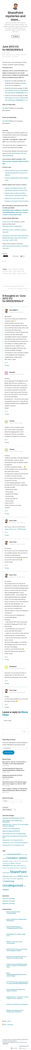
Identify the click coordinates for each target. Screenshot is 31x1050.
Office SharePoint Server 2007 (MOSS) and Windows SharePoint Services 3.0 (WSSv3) (16, 173)
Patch (14, 271)
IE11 (20, 861)
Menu (16, 36)
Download (21, 269)
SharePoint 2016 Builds (8, 898)
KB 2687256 (5, 121)
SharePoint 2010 (6, 273)
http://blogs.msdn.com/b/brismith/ (12, 226)
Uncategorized (13, 885)
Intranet (23, 861)
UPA (24, 886)
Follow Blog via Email (8, 739)
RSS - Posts (7, 1021)
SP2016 (4, 878)
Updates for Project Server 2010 (14, 198)
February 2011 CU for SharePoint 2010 (12, 840)
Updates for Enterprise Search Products (17, 201)
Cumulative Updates (9, 54)
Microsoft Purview (6, 863)
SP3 (10, 81)
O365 (18, 865)
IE (18, 861)
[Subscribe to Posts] (2, 1021)
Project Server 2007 (8, 222)
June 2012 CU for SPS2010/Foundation (18, 289)
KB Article (5, 271)
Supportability (20, 878)
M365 (26, 861)
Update (19, 273)
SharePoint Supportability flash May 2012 (13, 286)
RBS (15, 867)
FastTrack (15, 861)
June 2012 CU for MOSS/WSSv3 (11, 828)
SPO (15, 878)
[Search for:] (12, 801)
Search (17, 867)
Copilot (4, 858)
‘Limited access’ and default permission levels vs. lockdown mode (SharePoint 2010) (17, 965)
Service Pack (20, 271)
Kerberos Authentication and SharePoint (17, 1004)
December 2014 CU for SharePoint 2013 (13, 845)
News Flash (13, 865)
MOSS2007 (17, 54)
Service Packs (6, 872)
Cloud (25, 854)
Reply (7, 365)
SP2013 (26, 876)
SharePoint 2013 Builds (8, 901)
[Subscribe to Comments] (2, 1024)
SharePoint (23, 54)
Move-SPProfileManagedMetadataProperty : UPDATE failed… (17, 974)
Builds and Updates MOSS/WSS (11, 831)
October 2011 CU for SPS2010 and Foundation (14, 842)
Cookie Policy (5, 1043)
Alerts (5, 854)
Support (14, 273)
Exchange (11, 861)
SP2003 (15, 876)
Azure (22, 854)
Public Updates (10, 867)
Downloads (5, 861)
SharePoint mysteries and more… (15, 16)
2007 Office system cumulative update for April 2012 (15, 161)
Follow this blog (8, 752)
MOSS (10, 271)
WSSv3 (24, 273)
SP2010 (20, 876)
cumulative (14, 269)
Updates (6, 890)
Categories (5, 807)
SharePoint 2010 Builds (8, 903)
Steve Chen (7, 52)
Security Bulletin (23, 867)
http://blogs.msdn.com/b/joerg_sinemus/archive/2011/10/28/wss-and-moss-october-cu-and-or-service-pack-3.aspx (15, 212)
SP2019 (8, 878)
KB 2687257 (5, 108)
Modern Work (18, 863)
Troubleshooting (8, 881)
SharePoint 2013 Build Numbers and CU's (13, 818)
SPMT (12, 878)
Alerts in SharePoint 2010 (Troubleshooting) (14, 833)
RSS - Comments (8, 1024)
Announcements (14, 854)
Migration (12, 863)
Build (9, 269)
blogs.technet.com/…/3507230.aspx (15, 529)
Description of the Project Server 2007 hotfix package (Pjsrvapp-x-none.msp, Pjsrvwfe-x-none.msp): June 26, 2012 (15, 238)
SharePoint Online (8, 876)
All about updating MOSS (12, 178)
